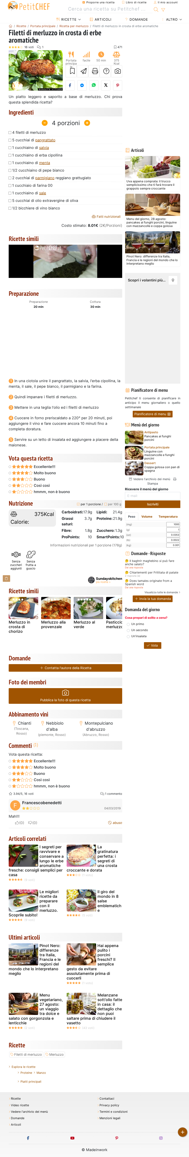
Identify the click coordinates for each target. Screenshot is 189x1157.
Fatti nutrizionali (108, 216)
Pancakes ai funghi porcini (157, 438)
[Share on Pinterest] (117, 85)
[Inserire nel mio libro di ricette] (71, 71)
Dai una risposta (134, 567)
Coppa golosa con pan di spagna (162, 468)
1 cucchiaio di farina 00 (32, 185)
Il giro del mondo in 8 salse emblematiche (109, 901)
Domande (138, 19)
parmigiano (44, 178)
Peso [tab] (131, 516)
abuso (117, 823)
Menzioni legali (109, 1118)
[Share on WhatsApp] (94, 85)
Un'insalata (139, 636)
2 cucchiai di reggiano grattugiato (51, 178)
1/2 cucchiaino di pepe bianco (38, 170)
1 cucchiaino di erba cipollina (37, 155)
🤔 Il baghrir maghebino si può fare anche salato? (149, 562)
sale (42, 193)
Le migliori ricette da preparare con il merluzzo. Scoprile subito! (34, 903)
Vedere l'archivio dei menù (151, 479)
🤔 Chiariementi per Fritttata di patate (151, 572)
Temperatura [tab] (168, 516)
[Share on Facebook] (70, 85)
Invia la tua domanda (154, 599)
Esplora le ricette (23, 1067)
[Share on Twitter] (105, 85)
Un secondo (139, 630)
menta (44, 163)
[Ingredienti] (6, 578)
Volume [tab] (146, 516)
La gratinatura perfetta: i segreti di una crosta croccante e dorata (92, 858)
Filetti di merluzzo (28, 1054)
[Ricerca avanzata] (163, 10)
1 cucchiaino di (30, 147)
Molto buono (44, 473)
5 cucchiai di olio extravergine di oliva (45, 200)
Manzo (41, 1073)
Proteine (26, 1073)
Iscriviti (152, 504)
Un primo (137, 624)
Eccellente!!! (44, 466)
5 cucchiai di (33, 140)
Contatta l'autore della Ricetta (67, 668)
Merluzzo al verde (84, 624)
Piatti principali (30, 1081)
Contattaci (106, 1098)
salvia (44, 147)
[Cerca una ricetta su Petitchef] (156, 9)
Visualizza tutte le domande (161, 592)
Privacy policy (109, 1105)
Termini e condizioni (113, 1111)
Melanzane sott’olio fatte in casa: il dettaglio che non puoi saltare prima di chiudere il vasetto (94, 1009)
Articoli (102, 19)
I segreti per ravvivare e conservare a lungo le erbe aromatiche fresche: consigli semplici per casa (36, 861)
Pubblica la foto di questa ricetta (65, 700)
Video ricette (20, 1105)
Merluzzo (56, 1054)
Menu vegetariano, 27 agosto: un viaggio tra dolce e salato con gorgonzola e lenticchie (36, 1009)
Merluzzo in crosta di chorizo (19, 627)
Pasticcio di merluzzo (116, 624)
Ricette (68, 19)
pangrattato (45, 140)
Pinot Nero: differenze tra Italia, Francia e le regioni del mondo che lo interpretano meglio (35, 959)
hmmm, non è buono (51, 492)
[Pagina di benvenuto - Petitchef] (10, 26)
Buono (39, 479)
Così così (41, 485)
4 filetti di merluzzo (29, 132)
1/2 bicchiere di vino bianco (36, 208)
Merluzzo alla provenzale (53, 624)
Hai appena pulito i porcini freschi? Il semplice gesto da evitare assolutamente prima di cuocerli (92, 961)
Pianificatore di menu (150, 414)
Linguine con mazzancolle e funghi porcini (159, 455)
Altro (171, 19)
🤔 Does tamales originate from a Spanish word (148, 582)
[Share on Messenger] (82, 85)
